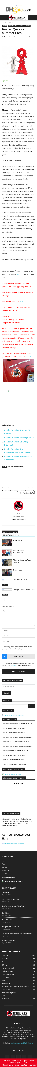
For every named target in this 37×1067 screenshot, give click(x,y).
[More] (23, 41)
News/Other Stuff (12, 25)
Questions (27, 25)
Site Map (5, 873)
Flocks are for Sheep (8, 940)
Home (4, 22)
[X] (9, 41)
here (21, 301)
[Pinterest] (14, 41)
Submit (6, 693)
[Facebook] (4, 41)
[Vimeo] (18, 1057)
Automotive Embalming (10, 491)
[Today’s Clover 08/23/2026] (7, 592)
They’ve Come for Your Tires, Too (13, 906)
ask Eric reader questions (15, 466)
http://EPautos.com (18, 516)
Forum (4, 864)
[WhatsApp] (18, 41)
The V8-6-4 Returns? (21, 580)
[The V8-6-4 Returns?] (7, 582)
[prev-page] (3, 599)
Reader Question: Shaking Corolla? (19, 437)
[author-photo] (18, 510)
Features (10, 22)
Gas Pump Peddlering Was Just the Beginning (17, 933)
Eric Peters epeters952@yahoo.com (22, 1043)
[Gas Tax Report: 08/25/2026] (7, 552)
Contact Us (5, 870)
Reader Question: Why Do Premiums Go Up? (27, 492)
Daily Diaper (17, 540)
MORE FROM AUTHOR (10, 535)
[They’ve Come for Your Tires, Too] (7, 562)
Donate (4, 867)
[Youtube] (30, 1057)
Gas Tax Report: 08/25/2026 (23, 723)
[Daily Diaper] (7, 542)
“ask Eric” (19, 274)
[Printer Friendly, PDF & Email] (18, 80)
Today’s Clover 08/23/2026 (24, 590)
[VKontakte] (24, 1057)
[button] (3, 17)
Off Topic (21, 25)
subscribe (14, 666)
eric (5, 36)
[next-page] (6, 599)
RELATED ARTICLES (10, 532)
